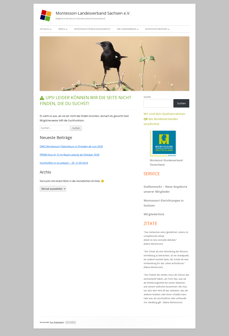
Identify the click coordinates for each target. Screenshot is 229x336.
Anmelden (70, 322)
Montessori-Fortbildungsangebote (92, 29)
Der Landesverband (126, 29)
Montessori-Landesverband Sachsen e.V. (93, 13)
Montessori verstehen (156, 29)
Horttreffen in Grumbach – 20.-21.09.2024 (64, 163)
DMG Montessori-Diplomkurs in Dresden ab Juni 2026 (71, 146)
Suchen (147, 96)
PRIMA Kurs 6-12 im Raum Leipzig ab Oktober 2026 (69, 154)
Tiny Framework (57, 322)
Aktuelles (44, 29)
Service (61, 29)
